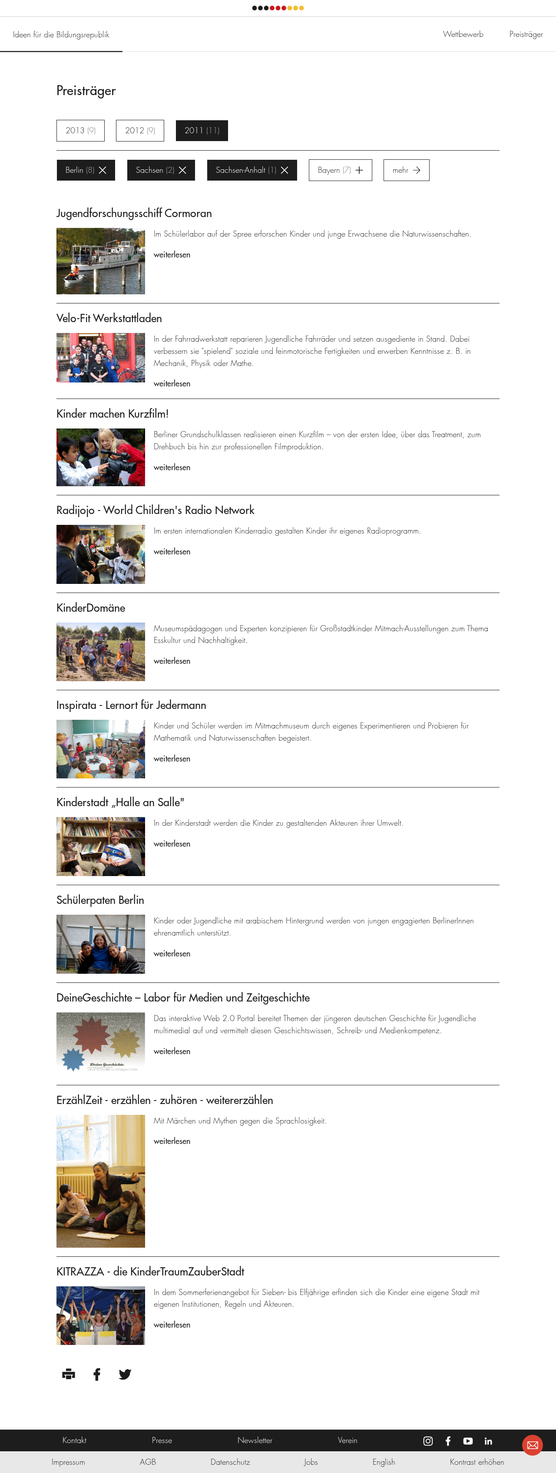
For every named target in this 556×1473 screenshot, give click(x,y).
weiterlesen (172, 255)
